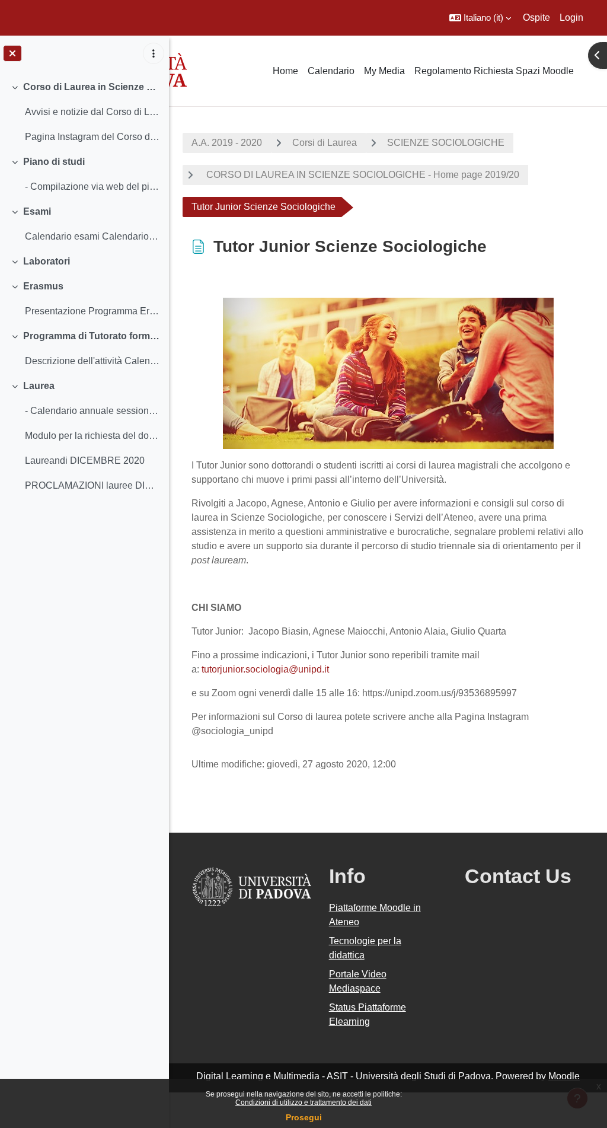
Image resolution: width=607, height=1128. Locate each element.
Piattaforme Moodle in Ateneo (375, 915)
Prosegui (304, 1117)
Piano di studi (54, 162)
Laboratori (46, 261)
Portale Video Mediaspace (357, 981)
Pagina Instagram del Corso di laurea (92, 137)
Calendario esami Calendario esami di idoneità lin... (92, 236)
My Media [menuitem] (384, 71)
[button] (480, 18)
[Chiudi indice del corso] (12, 53)
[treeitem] (84, 112)
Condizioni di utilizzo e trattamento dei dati (303, 1102)
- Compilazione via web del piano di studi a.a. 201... (92, 186)
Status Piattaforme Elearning (367, 1014)
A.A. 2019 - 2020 (226, 143)
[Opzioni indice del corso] (153, 53)
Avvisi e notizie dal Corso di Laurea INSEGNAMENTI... (92, 112)
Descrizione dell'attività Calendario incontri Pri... (92, 361)
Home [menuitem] (285, 71)
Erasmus (43, 286)
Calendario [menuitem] (331, 71)
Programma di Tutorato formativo (91, 336)
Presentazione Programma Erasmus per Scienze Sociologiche (92, 311)
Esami (37, 211)
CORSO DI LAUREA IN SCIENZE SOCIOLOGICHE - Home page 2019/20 (361, 175)
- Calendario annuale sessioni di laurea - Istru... (92, 411)
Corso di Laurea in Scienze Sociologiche (91, 87)
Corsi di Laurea (324, 143)
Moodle (564, 1076)
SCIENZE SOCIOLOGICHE (445, 143)
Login (571, 17)
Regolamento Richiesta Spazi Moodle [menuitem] (494, 71)
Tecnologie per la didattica (365, 948)
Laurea (39, 386)
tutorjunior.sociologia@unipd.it (265, 669)
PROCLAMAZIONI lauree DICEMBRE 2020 (92, 485)
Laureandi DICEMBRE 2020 (85, 460)
